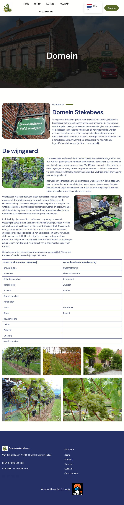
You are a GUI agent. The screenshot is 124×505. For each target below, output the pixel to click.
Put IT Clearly (63, 489)
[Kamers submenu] (54, 4)
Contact (112, 8)
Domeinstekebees (19, 448)
